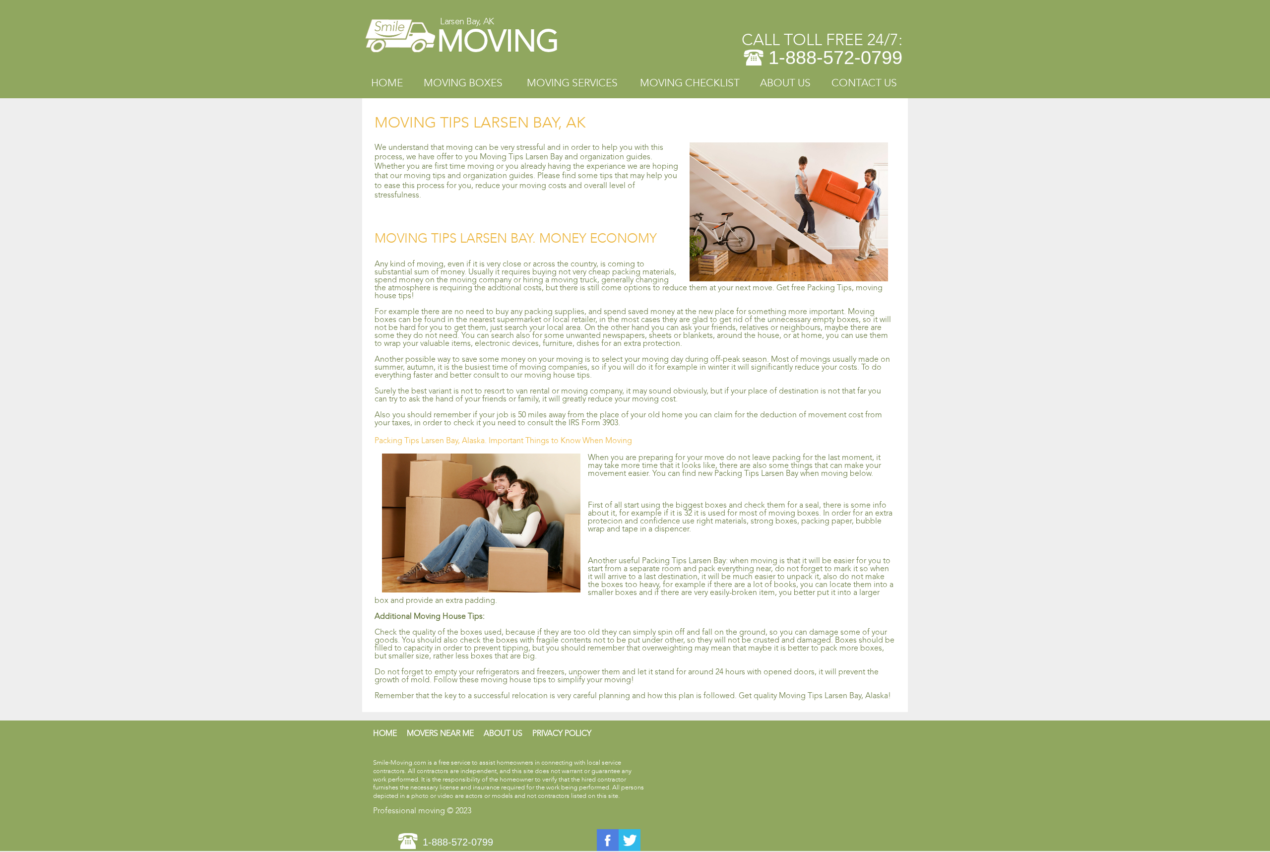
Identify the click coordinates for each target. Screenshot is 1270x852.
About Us (785, 83)
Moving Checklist (690, 83)
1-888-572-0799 (835, 57)
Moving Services (572, 83)
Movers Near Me (440, 733)
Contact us (864, 83)
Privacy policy (561, 733)
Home (387, 83)
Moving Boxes (463, 83)
